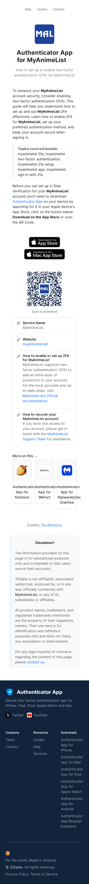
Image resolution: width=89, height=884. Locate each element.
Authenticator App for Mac (72, 759)
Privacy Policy (17, 874)
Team (10, 740)
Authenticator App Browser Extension (72, 821)
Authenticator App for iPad (72, 771)
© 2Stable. (14, 867)
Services (40, 753)
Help (28, 9)
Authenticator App (28, 201)
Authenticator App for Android (72, 803)
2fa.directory (51, 525)
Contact (58, 9)
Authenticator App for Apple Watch (72, 786)
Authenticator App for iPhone (72, 745)
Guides (42, 9)
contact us (35, 662)
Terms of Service (44, 874)
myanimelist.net (35, 344)
